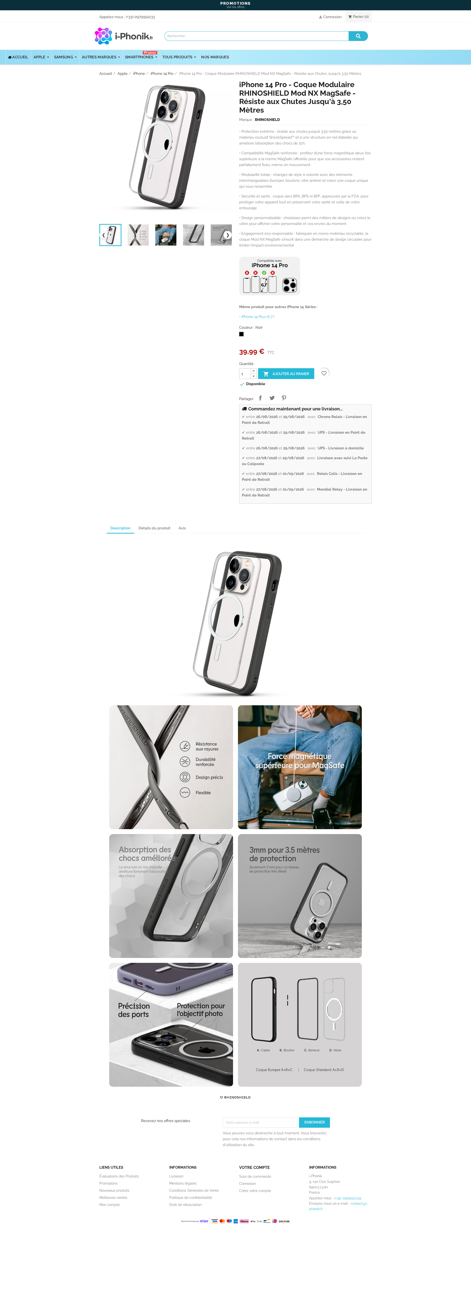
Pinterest (284, 398)
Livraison (176, 1176)
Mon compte (109, 1205)
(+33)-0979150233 (140, 17)
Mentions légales (182, 1183)
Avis (182, 528)
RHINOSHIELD (267, 120)
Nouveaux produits (114, 1190)
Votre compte (254, 1167)
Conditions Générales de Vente (194, 1190)
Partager (260, 398)
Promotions (108, 1183)
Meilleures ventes (113, 1198)
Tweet (272, 398)
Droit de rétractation (185, 1205)
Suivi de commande (255, 1176)
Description (120, 528)
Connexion (247, 1184)
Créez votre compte (255, 1191)
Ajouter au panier (286, 374)
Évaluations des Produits (119, 1176)
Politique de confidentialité (190, 1198)
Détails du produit (154, 528)
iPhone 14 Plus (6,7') (257, 316)
